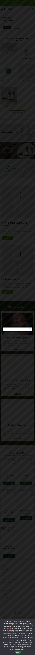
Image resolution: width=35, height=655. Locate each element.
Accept (18, 652)
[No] (33, 637)
